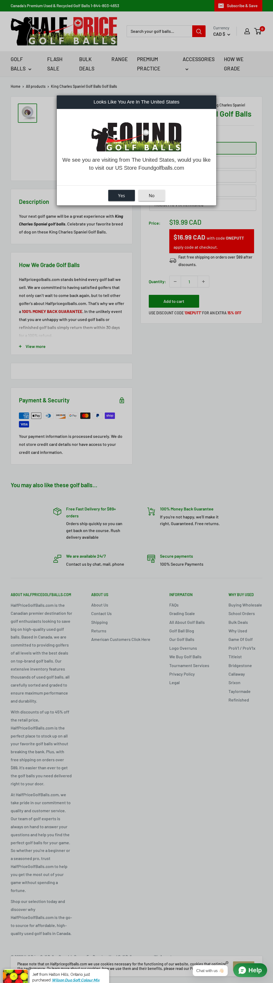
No (152, 196)
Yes (121, 196)
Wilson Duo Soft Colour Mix (75, 965)
